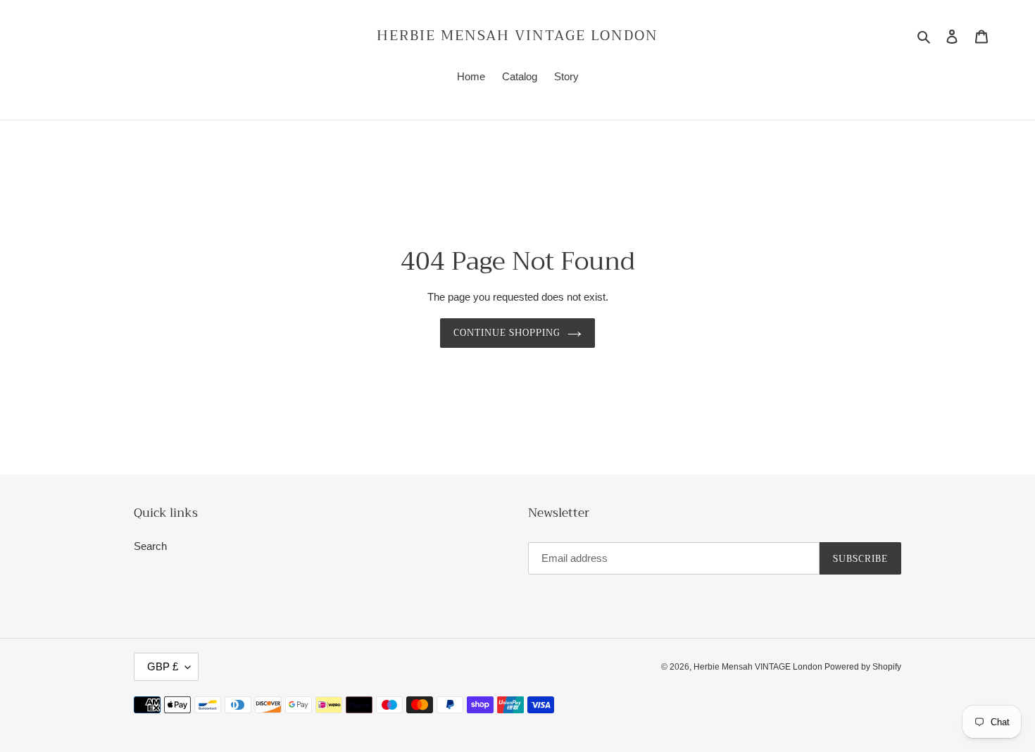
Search (150, 546)
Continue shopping (507, 333)
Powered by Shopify (862, 667)
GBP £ (162, 666)
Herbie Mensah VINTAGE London (517, 35)
